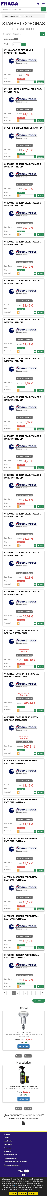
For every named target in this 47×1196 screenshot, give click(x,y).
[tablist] (23, 1034)
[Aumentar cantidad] (35, 82)
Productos (7, 1148)
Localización (8, 1141)
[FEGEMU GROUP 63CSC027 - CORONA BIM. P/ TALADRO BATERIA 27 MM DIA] (23, 369)
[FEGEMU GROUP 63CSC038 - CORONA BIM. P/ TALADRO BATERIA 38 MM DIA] (23, 525)
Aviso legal (7, 1151)
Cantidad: (7, 82)
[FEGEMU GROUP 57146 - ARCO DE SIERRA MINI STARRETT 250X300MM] (23, 61)
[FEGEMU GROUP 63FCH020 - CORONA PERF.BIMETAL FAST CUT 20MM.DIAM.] (23, 927)
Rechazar (22, 1193)
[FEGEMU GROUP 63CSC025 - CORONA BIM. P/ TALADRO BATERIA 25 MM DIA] (23, 330)
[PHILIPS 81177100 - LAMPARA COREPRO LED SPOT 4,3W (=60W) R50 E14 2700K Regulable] (23, 1020)
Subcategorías (15, 16)
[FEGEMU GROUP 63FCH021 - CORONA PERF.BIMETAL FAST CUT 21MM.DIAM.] (23, 966)
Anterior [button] (18, 1056)
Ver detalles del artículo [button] (24, 70)
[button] (23, 44)
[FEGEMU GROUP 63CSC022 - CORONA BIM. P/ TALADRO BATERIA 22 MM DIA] (23, 291)
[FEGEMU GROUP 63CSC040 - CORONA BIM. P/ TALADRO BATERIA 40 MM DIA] (23, 564)
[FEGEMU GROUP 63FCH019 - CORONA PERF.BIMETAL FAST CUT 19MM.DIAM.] (23, 888)
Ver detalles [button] (23, 1046)
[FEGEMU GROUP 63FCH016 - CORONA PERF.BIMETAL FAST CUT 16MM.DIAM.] (23, 810)
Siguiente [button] (28, 1056)
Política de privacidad (11, 1155)
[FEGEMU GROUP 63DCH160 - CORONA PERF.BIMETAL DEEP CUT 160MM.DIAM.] (23, 641)
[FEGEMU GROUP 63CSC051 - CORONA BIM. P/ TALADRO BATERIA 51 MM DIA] (23, 602)
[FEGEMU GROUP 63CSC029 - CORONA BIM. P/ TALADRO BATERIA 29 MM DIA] (23, 408)
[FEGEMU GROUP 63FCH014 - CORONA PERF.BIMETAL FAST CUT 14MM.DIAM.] (23, 771)
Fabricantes (8, 1144)
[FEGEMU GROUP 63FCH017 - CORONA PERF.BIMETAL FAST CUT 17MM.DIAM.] (23, 849)
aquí (15, 1185)
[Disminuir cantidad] (18, 82)
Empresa (7, 1134)
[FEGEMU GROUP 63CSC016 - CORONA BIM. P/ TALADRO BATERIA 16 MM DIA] (23, 175)
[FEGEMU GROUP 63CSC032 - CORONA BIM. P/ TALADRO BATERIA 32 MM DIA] (23, 447)
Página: (7, 43)
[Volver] (4, 993)
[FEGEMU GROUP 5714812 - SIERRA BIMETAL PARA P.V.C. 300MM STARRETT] (23, 100)
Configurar (32, 1193)
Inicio (6, 16)
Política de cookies (10, 1158)
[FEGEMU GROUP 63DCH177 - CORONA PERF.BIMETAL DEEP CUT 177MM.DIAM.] (23, 728)
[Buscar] (43, 9)
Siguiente (38, 1000)
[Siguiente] (42, 993)
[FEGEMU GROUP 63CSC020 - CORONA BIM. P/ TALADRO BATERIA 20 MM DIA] (23, 253)
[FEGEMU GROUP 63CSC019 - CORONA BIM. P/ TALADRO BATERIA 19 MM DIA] (23, 214)
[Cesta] (38, 3)
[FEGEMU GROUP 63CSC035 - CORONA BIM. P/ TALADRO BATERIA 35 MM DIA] (23, 486)
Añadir (41, 82)
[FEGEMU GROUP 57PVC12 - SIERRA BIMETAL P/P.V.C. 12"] (23, 136)
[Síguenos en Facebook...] (23, 1175)
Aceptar (13, 1193)
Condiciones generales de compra (15, 1161)
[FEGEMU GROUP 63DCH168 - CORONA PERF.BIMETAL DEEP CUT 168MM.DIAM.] (23, 685)
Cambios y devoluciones (12, 1165)
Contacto (7, 1137)
